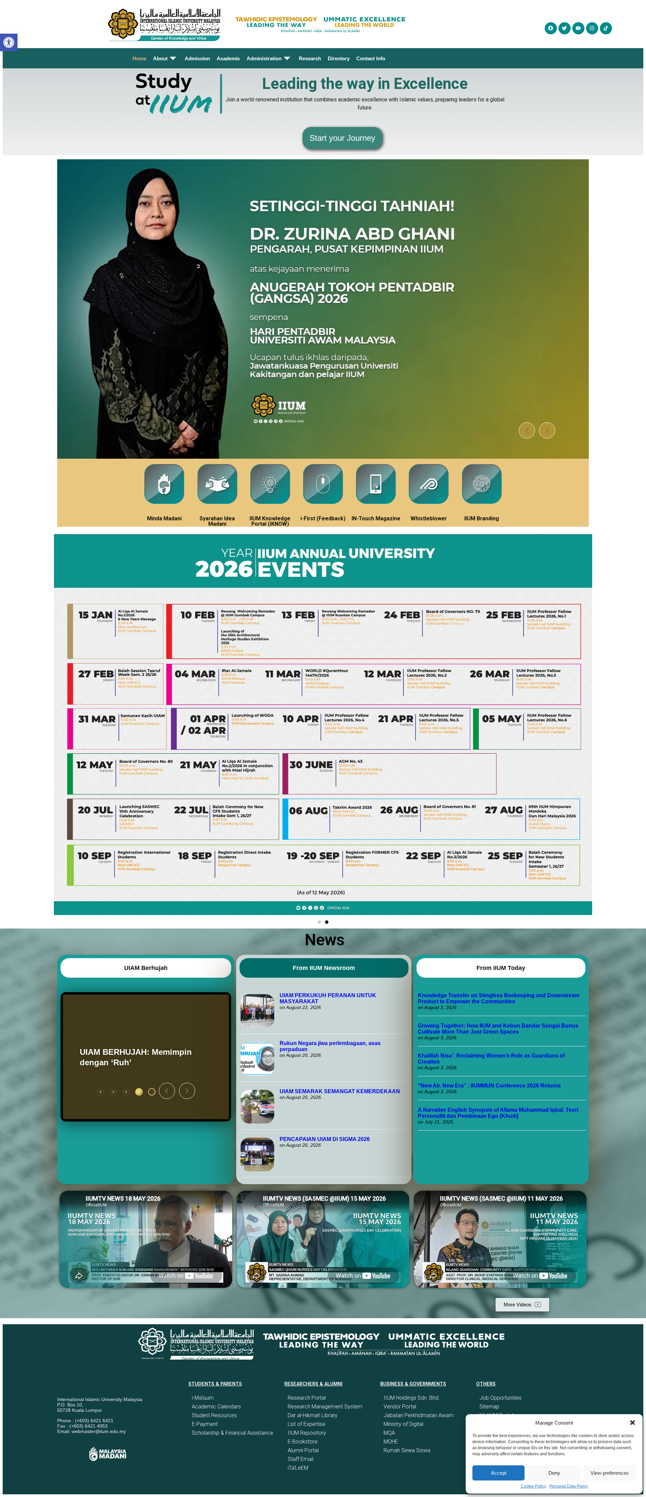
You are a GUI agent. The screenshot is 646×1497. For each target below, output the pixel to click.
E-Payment (205, 1424)
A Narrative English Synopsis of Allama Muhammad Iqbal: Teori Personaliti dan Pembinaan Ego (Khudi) (498, 1113)
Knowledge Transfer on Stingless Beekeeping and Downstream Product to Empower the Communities (498, 998)
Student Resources (214, 1415)
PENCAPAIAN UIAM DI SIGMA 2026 (325, 1139)
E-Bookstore (303, 1441)
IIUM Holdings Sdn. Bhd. (412, 1398)
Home (139, 58)
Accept (498, 1473)
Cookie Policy (533, 1486)
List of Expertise (306, 1424)
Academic (228, 58)
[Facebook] (551, 28)
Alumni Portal (303, 1450)
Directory (339, 58)
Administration (264, 58)
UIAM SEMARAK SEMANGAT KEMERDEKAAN (340, 1091)
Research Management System (325, 1406)
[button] (632, 1422)
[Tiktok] (606, 28)
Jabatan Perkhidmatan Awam (419, 1415)
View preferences (609, 1473)
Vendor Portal (400, 1406)
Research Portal (307, 1398)
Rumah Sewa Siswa (407, 1450)
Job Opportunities (500, 1398)
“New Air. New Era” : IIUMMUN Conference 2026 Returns (489, 1085)
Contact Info (370, 58)
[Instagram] (592, 28)
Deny (554, 1473)
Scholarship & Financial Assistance (232, 1433)
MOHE (391, 1441)
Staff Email (300, 1459)
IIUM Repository (307, 1433)
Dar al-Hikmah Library (312, 1415)
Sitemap (489, 1406)
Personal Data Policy (568, 1486)
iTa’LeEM (298, 1468)
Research (310, 58)
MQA (389, 1433)
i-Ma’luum (203, 1398)
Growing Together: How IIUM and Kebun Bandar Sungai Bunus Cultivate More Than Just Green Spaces (498, 1029)
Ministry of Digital (403, 1424)
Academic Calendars (216, 1406)
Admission (197, 58)
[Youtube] (578, 28)
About (160, 58)
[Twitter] (565, 28)
